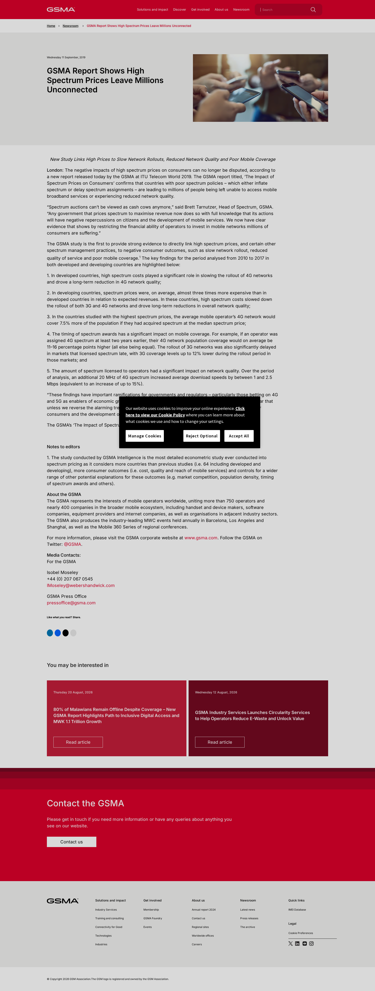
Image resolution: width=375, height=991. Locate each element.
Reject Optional (202, 435)
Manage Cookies (144, 435)
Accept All (239, 435)
